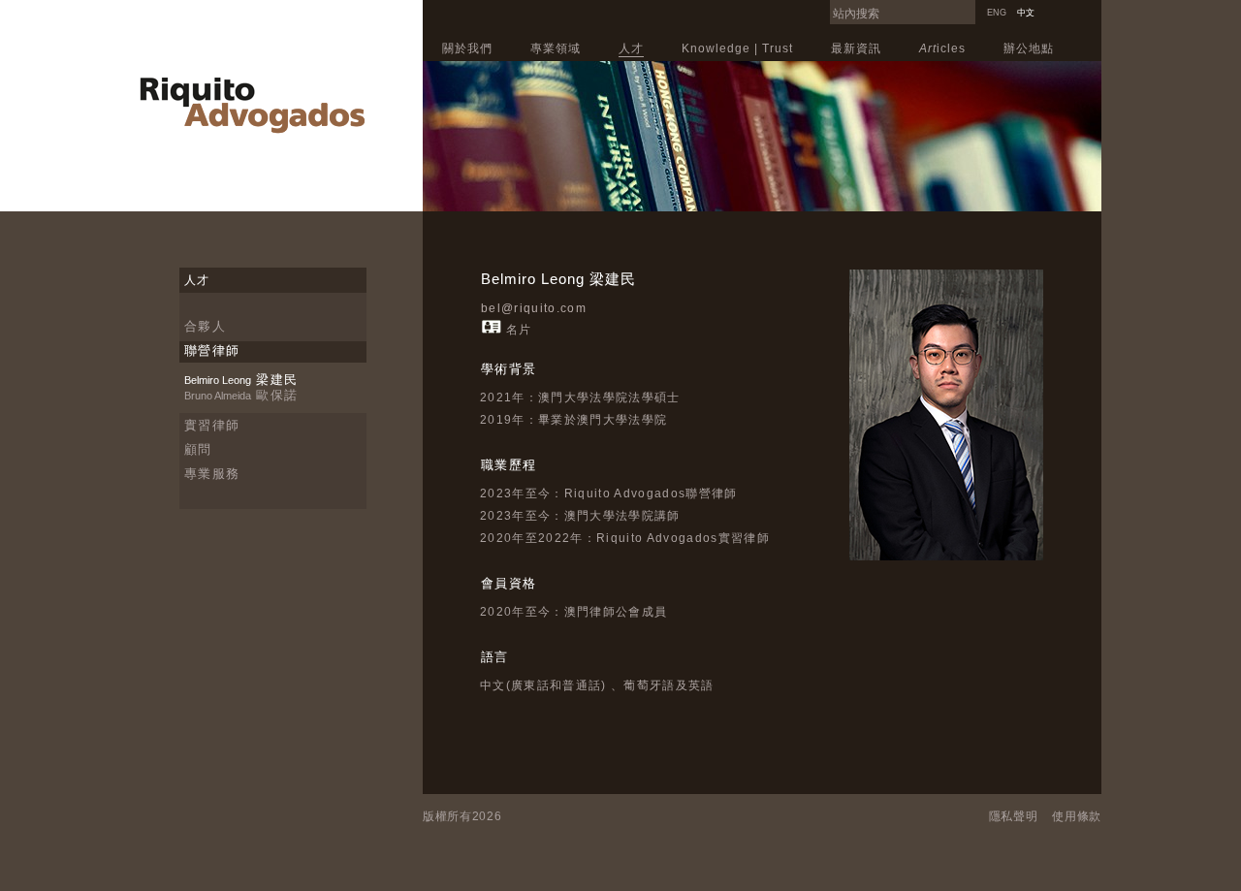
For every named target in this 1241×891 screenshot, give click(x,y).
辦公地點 (1028, 48)
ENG (996, 12)
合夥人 (205, 326)
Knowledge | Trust (737, 48)
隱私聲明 (1013, 816)
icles (942, 48)
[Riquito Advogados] (252, 130)
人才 (631, 48)
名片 (519, 329)
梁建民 (241, 379)
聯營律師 (211, 350)
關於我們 (467, 48)
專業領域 (555, 48)
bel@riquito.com (534, 308)
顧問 (198, 449)
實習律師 (211, 425)
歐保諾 (241, 395)
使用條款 (1076, 816)
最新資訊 (856, 48)
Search (970, 6)
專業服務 (211, 473)
